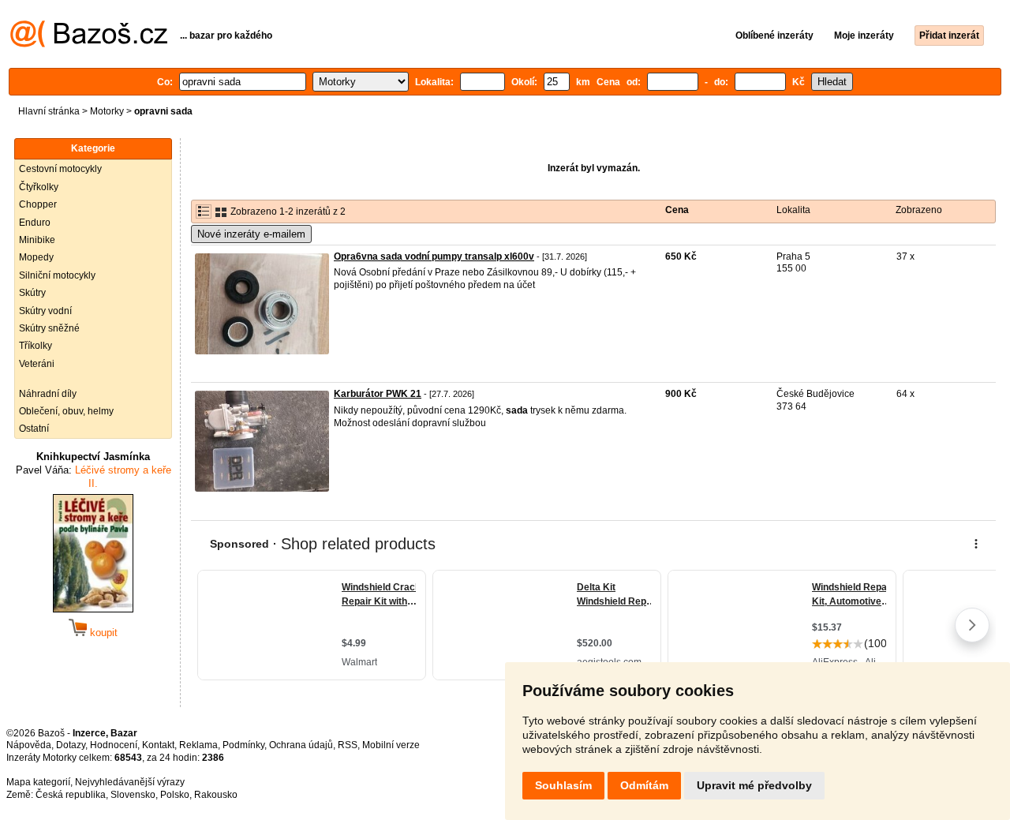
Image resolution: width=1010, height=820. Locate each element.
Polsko (174, 794)
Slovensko (132, 794)
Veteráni (36, 363)
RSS (347, 745)
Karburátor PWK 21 (377, 393)
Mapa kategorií (38, 782)
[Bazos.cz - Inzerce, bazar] (88, 44)
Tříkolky (35, 345)
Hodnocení (113, 745)
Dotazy (70, 745)
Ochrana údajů (301, 745)
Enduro (34, 222)
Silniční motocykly (57, 275)
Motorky (107, 111)
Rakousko (216, 794)
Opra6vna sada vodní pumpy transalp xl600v (434, 256)
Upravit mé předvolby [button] (754, 785)
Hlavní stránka (49, 111)
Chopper (38, 204)
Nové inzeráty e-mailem (251, 234)
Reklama (198, 745)
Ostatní (34, 428)
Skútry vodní (45, 310)
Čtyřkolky (38, 187)
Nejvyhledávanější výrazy (130, 782)
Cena (677, 209)
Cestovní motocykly (60, 168)
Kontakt (158, 745)
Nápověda (28, 745)
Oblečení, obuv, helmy (66, 411)
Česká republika (71, 794)
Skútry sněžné (49, 328)
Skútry (32, 292)
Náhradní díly (48, 393)
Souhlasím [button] (563, 785)
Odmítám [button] (644, 785)
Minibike (37, 239)
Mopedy (36, 257)
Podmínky (243, 745)
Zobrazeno (919, 209)
